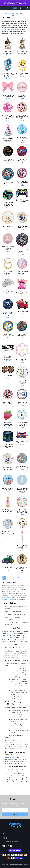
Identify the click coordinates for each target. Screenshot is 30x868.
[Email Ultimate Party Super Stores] (20, 8)
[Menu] (0, 8)
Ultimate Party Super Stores (12, 864)
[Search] (23, 8)
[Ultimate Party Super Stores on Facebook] (5, 846)
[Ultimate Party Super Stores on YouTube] (11, 846)
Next (23, 578)
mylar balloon (12, 757)
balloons (18, 655)
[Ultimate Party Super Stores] (15, 8)
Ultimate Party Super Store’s (9, 29)
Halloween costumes (7, 637)
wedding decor (7, 597)
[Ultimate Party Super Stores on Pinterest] (9, 846)
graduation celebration (8, 599)
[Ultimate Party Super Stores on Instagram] (7, 846)
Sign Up (15, 814)
